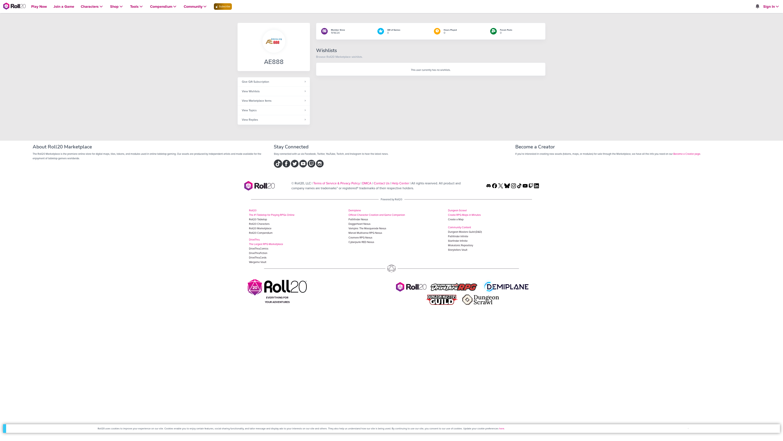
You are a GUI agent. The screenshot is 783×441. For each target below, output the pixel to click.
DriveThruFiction (258, 253)
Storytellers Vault (457, 250)
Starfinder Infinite (458, 241)
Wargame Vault (257, 262)
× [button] (688, 428)
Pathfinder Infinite (458, 236)
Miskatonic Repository (460, 245)
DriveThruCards (258, 257)
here (501, 428)
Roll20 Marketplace (260, 228)
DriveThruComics (258, 249)
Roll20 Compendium (261, 233)
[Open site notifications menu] (757, 6)
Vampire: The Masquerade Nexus (367, 228)
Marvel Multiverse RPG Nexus (365, 233)
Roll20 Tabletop (258, 219)
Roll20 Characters (259, 224)
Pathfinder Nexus (358, 219)
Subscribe (224, 6)
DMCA (367, 183)
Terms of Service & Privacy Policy (336, 183)
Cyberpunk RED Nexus (361, 242)
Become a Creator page (686, 154)
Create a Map (455, 219)
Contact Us (381, 183)
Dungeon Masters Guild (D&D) (465, 232)
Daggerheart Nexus (359, 224)
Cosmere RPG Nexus (360, 237)
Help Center (400, 183)
